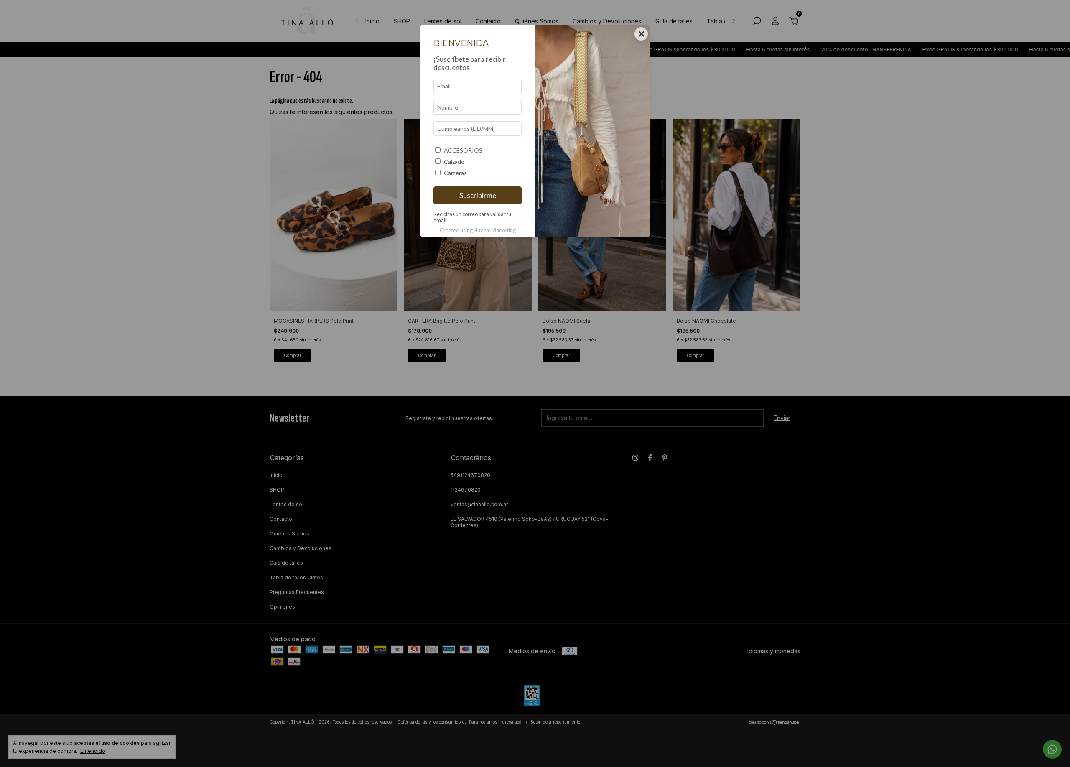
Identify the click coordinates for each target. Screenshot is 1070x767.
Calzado (454, 161)
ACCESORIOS (463, 150)
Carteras (455, 172)
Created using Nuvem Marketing (478, 230)
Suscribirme (477, 195)
